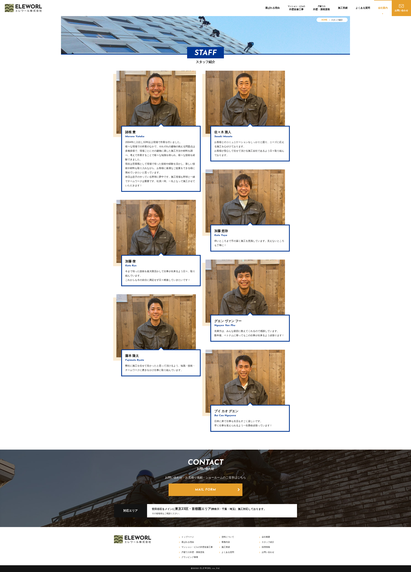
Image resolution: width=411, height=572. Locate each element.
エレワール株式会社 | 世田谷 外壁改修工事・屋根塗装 (23, 8)
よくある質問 (363, 8)
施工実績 (343, 8)
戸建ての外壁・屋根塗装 (192, 552)
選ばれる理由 (272, 8)
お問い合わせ (268, 552)
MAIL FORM (205, 489)
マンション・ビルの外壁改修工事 (197, 547)
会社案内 (383, 8)
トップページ (187, 537)
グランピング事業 (189, 557)
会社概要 (266, 537)
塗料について (228, 537)
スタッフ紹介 (268, 542)
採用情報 (266, 547)
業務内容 (226, 542)
